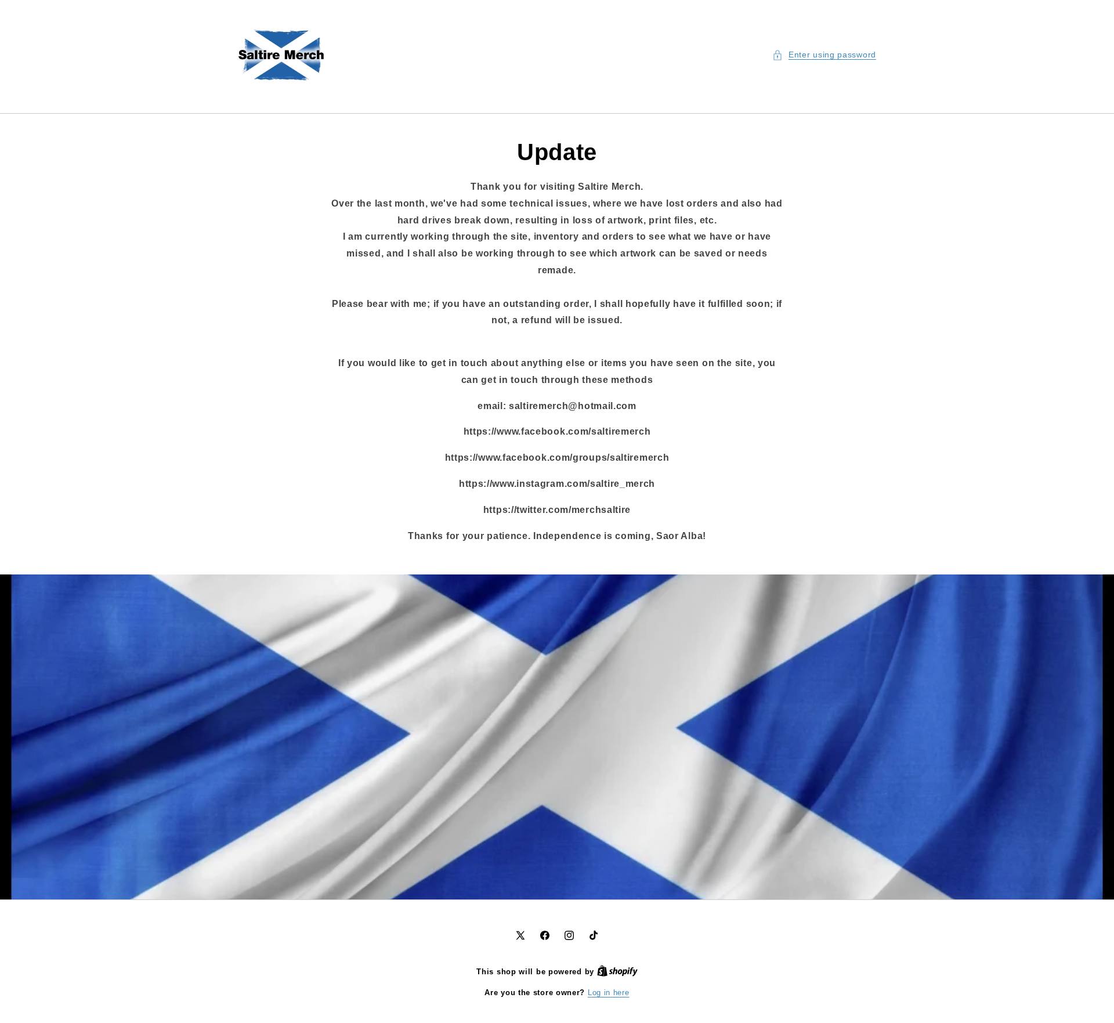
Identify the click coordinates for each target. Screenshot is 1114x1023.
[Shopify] (617, 971)
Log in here (609, 992)
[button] (824, 55)
